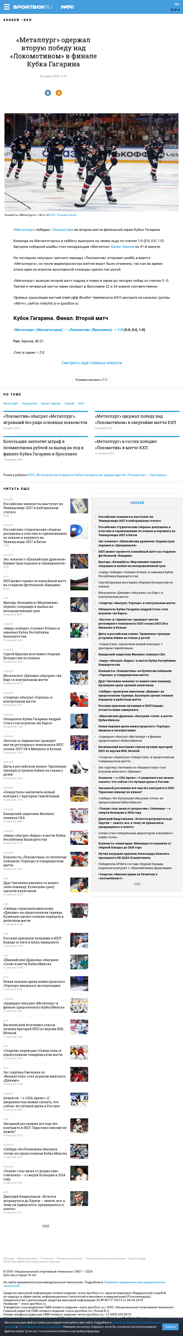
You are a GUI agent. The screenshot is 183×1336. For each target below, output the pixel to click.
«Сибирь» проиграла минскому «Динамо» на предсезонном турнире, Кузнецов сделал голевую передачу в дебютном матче (135, 695)
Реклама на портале (69, 1258)
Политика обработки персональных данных (31, 1261)
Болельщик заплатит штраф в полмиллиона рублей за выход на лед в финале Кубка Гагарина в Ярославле (43, 448)
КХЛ (28, 20)
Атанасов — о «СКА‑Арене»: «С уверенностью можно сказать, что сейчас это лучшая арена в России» (136, 780)
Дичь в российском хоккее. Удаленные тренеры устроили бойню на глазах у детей (134, 636)
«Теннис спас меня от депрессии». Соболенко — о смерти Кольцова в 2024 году (134, 810)
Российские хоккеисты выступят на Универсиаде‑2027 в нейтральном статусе (129, 519)
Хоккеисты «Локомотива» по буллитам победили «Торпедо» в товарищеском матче (135, 673)
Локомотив (29, 403)
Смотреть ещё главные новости (91, 362)
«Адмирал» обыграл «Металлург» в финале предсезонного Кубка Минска (129, 738)
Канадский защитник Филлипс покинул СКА (131, 654)
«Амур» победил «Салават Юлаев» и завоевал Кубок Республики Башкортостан (135, 574)
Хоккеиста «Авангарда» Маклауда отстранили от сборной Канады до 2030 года (134, 845)
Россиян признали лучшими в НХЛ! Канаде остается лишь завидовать (130, 708)
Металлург (24, 229)
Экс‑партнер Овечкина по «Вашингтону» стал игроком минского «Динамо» (132, 769)
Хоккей (11, 20)
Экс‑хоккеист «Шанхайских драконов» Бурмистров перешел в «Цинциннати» (136, 543)
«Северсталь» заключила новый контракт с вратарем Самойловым (130, 646)
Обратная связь (27, 1258)
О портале (47, 1258)
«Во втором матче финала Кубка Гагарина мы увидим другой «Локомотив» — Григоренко (101, 475)
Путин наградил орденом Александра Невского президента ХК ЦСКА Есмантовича (133, 856)
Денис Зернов (122, 246)
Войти (175, 9)
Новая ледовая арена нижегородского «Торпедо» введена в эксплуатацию (134, 728)
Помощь (8, 1258)
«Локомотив (61, 229)
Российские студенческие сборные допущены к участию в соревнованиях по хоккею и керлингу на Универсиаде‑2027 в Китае (136, 531)
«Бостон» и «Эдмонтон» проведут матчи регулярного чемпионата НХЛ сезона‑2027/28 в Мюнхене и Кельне (133, 623)
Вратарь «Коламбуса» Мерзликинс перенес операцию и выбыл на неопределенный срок (132, 564)
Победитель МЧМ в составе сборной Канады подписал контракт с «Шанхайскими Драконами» (135, 866)
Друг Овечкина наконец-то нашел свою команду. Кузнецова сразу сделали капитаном (134, 683)
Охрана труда (137, 1258)
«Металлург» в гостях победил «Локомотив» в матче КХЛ (126, 444)
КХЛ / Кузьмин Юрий (63, 215)
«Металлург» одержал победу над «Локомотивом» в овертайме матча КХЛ (135, 419)
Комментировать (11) (92, 379)
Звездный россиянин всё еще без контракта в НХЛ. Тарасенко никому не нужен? (136, 790)
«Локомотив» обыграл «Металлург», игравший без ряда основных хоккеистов (45, 419)
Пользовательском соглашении (40, 1326)
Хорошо (170, 1326)
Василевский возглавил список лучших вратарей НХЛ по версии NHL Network (135, 749)
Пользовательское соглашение (105, 1258)
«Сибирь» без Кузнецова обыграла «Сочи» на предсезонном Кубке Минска (130, 800)
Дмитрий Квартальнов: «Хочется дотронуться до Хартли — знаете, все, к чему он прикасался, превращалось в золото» (135, 823)
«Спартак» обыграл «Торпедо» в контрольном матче (136, 603)
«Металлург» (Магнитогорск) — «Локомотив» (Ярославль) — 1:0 (68, 330)
